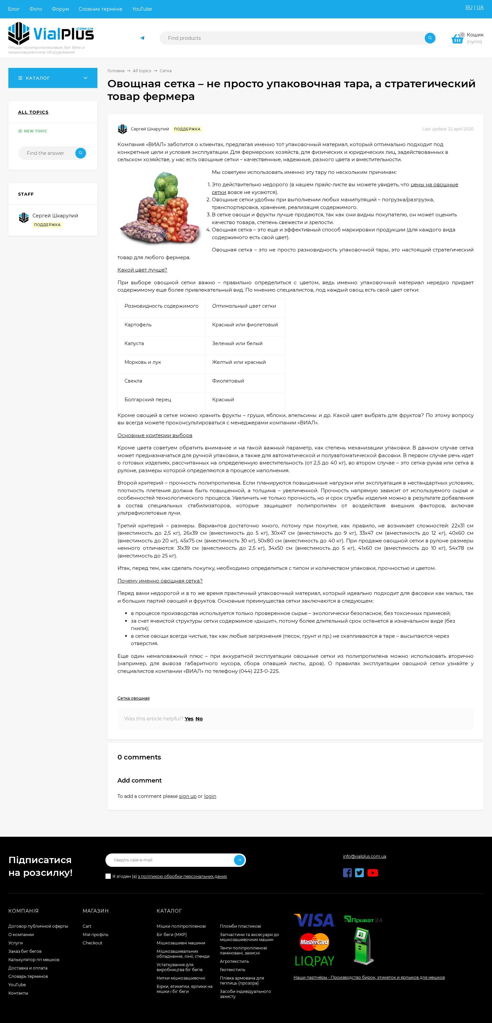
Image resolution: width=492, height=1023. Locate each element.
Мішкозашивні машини (181, 942)
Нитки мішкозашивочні (181, 978)
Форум (60, 9)
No (199, 718)
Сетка (166, 70)
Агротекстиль (234, 961)
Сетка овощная (133, 698)
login (210, 796)
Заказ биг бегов (25, 951)
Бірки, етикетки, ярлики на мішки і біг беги (185, 989)
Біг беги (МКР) (172, 934)
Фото (35, 9)
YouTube (142, 9)
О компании (21, 934)
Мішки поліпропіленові (181, 926)
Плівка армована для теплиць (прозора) (242, 981)
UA (480, 7)
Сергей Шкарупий (150, 128)
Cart (87, 926)
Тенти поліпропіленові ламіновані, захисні (243, 950)
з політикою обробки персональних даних (182, 876)
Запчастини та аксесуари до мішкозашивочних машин (249, 937)
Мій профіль (95, 934)
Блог (14, 9)
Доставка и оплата (28, 967)
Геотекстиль (232, 969)
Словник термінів (100, 9)
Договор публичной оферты (38, 926)
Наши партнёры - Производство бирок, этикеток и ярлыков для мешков (369, 977)
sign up (187, 796)
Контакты (18, 993)
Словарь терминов (28, 976)
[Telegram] (142, 38)
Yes (189, 718)
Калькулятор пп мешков (33, 959)
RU (469, 7)
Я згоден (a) (169, 876)
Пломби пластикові (240, 926)
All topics (142, 70)
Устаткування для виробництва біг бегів (179, 967)
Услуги (15, 942)
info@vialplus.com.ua (364, 856)
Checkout (92, 942)
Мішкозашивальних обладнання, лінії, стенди (183, 954)
